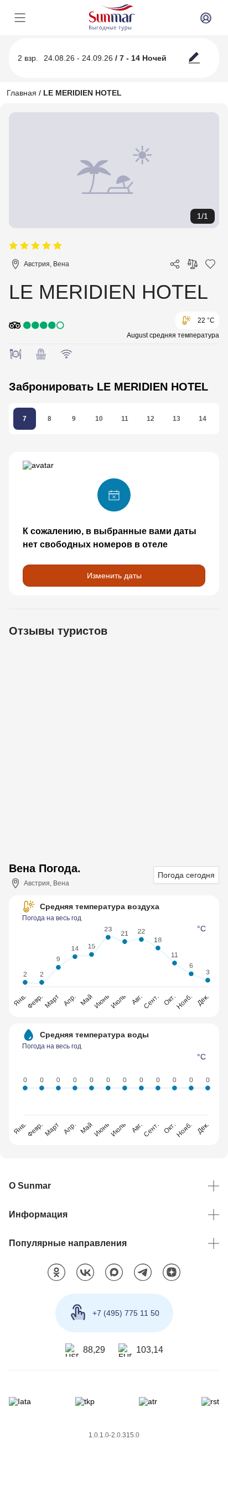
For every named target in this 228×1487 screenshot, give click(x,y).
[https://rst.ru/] (210, 1401)
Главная (22, 92)
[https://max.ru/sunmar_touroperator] (114, 1273)
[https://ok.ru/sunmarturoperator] (56, 1273)
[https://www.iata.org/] (20, 1401)
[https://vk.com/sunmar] (85, 1273)
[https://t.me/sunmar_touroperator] (143, 1273)
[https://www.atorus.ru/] (148, 1401)
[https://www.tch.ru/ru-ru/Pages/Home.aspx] (85, 1401)
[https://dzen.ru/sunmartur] (171, 1273)
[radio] (13, 246)
